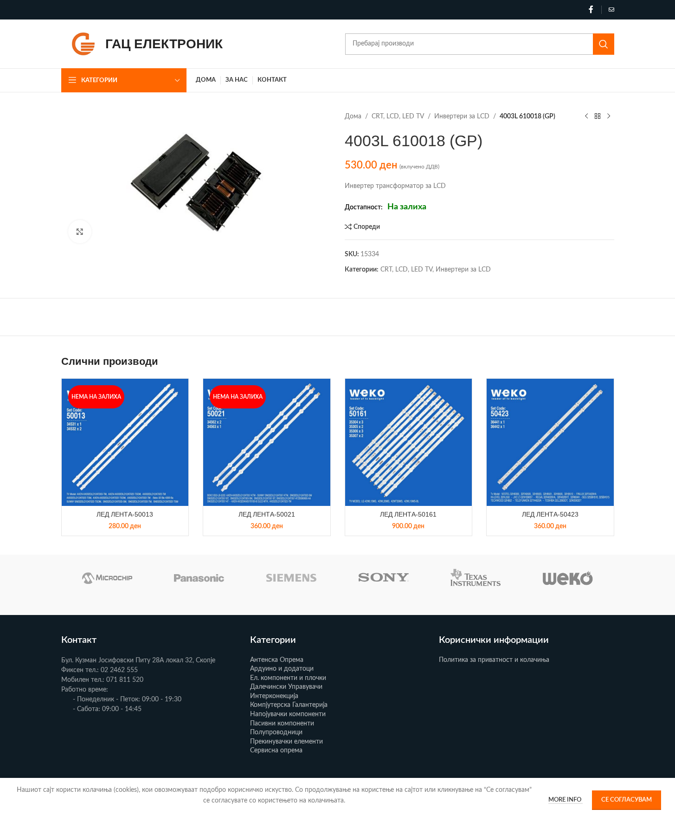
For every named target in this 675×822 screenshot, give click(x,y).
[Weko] (568, 578)
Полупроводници (276, 732)
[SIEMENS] (291, 578)
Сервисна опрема (276, 750)
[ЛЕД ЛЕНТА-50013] (125, 442)
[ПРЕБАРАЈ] (603, 44)
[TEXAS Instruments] (476, 578)
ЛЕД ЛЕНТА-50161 (408, 514)
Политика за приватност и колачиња (494, 660)
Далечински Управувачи (286, 687)
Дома (353, 116)
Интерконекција (274, 696)
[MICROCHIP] (107, 578)
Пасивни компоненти (282, 723)
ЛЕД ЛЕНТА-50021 (266, 514)
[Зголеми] (79, 231)
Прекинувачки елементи (286, 741)
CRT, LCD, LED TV (398, 116)
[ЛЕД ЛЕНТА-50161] (408, 442)
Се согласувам (626, 800)
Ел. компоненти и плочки (288, 678)
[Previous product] (586, 116)
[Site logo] (83, 43)
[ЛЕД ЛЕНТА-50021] (266, 442)
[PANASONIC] (199, 578)
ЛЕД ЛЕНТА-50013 (124, 514)
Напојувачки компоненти (288, 714)
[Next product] (608, 116)
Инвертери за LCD (461, 116)
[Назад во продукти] (597, 116)
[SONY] (383, 578)
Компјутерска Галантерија (289, 705)
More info (565, 800)
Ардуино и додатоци (282, 669)
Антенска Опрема (276, 660)
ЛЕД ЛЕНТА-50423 (550, 514)
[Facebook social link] (591, 9)
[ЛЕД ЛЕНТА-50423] (550, 442)
